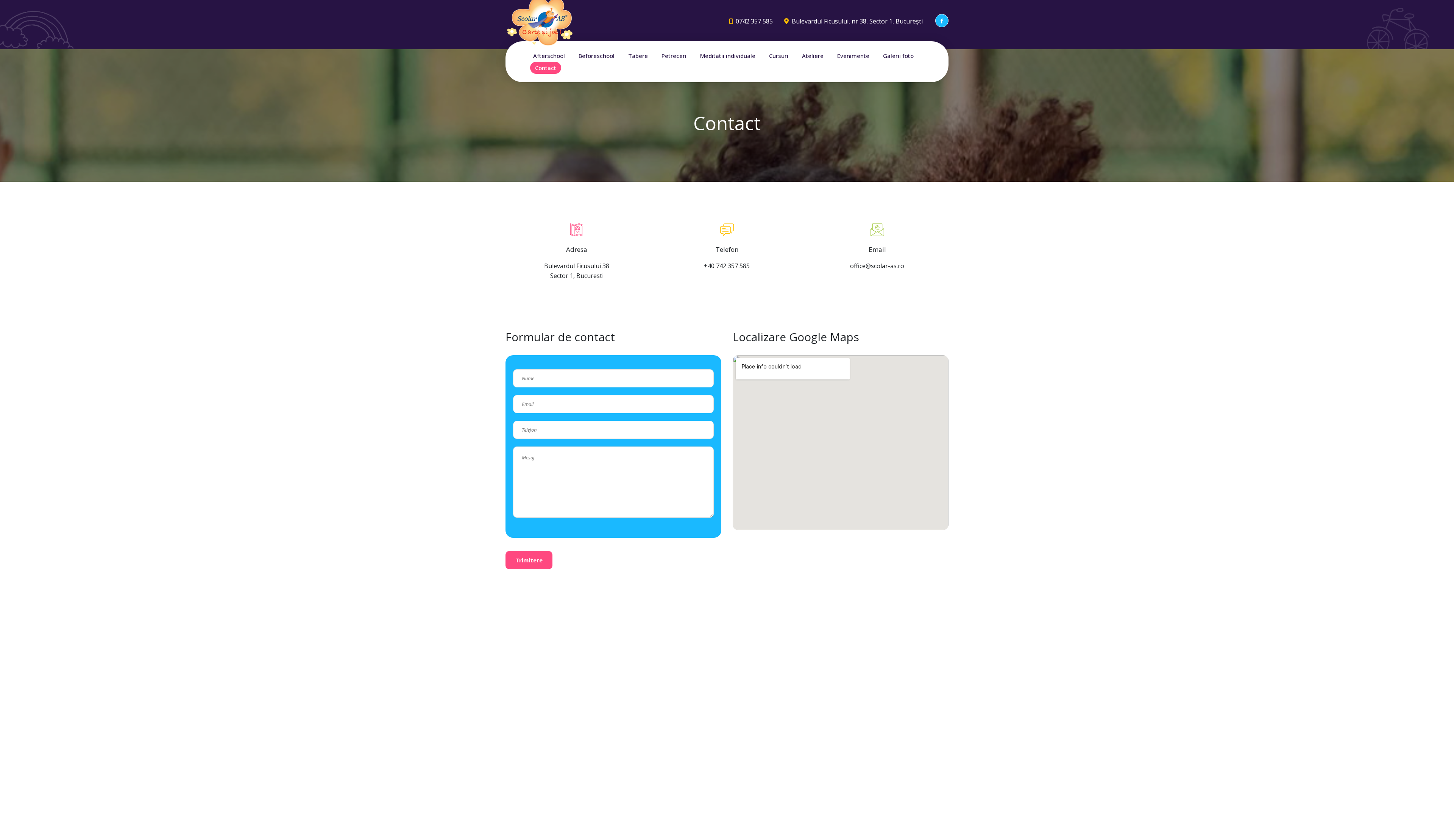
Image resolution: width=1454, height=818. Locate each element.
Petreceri (673, 55)
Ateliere (813, 55)
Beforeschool (597, 55)
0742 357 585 (754, 21)
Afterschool (549, 55)
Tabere (638, 55)
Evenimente (853, 55)
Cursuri (778, 55)
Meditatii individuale (727, 55)
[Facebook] (942, 20)
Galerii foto (898, 55)
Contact (545, 68)
